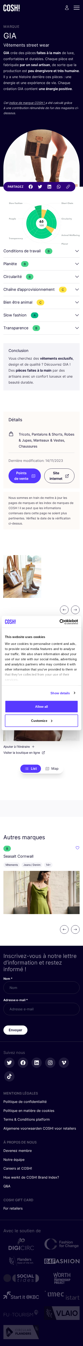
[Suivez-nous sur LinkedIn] (36, 1063)
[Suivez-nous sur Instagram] (50, 1063)
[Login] (67, 7)
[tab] (30, 769)
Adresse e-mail (15, 1000)
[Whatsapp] (58, 186)
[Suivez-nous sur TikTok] (9, 1076)
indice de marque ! (27, 103)
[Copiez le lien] (68, 186)
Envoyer (15, 1030)
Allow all (41, 706)
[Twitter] (40, 186)
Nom (8, 978)
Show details (60, 693)
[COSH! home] (11, 7)
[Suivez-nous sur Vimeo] (64, 1063)
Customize (39, 720)
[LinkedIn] (49, 186)
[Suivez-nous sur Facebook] (23, 1063)
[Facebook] (30, 186)
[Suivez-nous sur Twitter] (9, 1063)
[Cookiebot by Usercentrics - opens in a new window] (59, 622)
